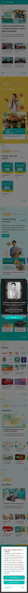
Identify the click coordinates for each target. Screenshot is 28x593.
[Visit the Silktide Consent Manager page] (22, 587)
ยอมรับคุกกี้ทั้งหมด (14, 577)
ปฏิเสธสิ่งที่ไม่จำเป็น (14, 582)
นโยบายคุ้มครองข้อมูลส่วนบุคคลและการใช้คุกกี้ (13, 572)
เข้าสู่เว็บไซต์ (14, 317)
